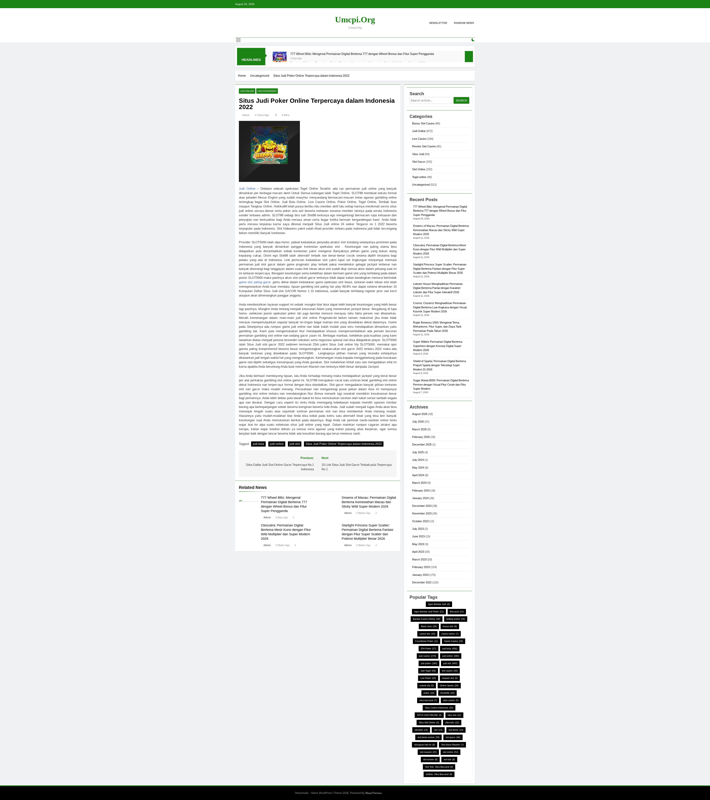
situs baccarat (428, 700)
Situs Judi (418, 154)
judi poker (429, 663)
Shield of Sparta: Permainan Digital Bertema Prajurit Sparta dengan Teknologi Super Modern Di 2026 (439, 365)
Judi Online (247, 91)
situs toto (452, 722)
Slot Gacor (418, 161)
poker (429, 693)
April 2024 (418, 475)
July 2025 (418, 452)
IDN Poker (428, 648)
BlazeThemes (374, 792)
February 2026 (421, 436)
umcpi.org (355, 19)
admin (246, 114)
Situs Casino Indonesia (439, 707)
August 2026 (419, 414)
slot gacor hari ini (424, 744)
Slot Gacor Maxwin (452, 744)
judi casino (427, 656)
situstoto (421, 730)
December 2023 (422, 505)
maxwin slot (450, 678)
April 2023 (418, 551)
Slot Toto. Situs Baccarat (439, 767)
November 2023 (422, 513)
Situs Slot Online (429, 722)
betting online (455, 619)
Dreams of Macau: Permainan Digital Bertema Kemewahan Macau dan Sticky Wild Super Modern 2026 (369, 502)
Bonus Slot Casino (423, 123)
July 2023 (418, 528)
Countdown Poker (426, 641)
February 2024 (421, 490)
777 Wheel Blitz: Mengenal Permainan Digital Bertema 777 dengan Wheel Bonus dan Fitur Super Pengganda (362, 53)
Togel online (419, 177)
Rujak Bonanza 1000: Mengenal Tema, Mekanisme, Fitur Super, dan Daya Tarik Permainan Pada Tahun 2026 (437, 326)
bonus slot (450, 626)
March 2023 (419, 559)
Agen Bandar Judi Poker (429, 611)
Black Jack (429, 626)
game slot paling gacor (255, 282)
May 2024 (418, 467)
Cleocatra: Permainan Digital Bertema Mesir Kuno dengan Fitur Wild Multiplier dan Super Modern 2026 (439, 249)
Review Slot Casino (424, 146)
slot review (430, 759)
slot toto (449, 759)
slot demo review (428, 737)
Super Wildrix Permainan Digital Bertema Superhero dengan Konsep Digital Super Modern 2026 (437, 346)
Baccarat (457, 611)
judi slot (295, 443)
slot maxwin (428, 752)
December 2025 (422, 444)
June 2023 (418, 536)
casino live (427, 634)
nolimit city (427, 685)
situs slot (454, 715)
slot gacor (453, 737)
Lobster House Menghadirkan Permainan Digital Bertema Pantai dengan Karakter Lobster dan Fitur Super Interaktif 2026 (438, 288)
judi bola (258, 443)
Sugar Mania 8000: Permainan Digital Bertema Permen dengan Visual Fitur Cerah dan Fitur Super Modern (441, 384)
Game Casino (453, 641)
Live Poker (428, 678)
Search (461, 100)
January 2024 (420, 498)
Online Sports (449, 685)
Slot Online (418, 169)
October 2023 (420, 521)
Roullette (447, 693)
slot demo (456, 730)
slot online (450, 752)
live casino (450, 671)
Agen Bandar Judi (439, 604)
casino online (450, 634)
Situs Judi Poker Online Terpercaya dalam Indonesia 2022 (344, 443)
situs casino (451, 700)
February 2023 (421, 567)
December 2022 (422, 582)
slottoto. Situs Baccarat (439, 774)
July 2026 (418, 421)
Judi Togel (428, 671)
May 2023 (418, 544)
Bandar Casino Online (426, 619)
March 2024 (419, 482)
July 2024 (418, 459)
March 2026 (419, 429)
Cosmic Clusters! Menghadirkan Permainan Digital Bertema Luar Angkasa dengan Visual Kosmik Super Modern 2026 (440, 307)
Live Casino (419, 138)
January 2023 (420, 574)
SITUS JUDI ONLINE (429, 715)
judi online (277, 443)
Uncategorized (267, 91)
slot (438, 730)
